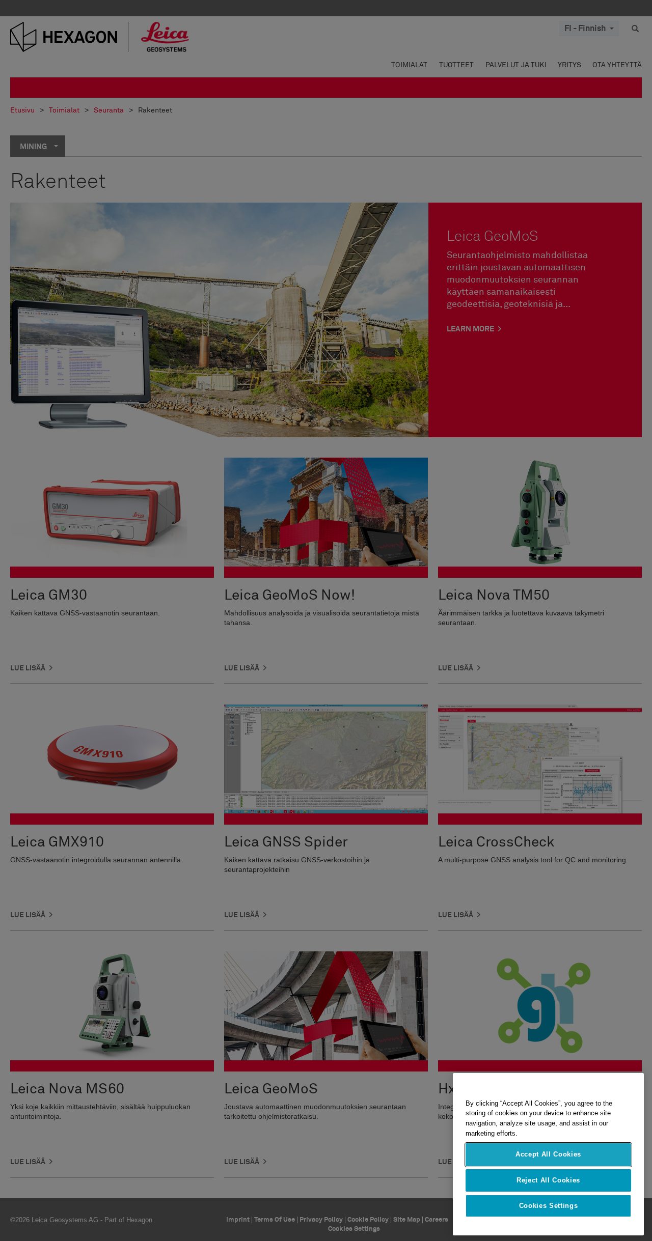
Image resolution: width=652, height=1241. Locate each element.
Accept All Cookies (548, 1155)
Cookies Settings (548, 1206)
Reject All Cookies (548, 1180)
